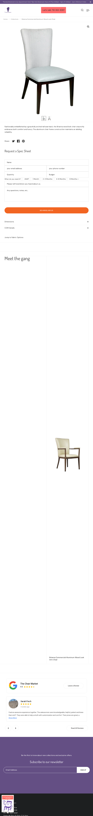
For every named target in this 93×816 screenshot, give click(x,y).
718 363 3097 (58, 10)
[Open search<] (82, 10)
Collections (14, 19)
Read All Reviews (77, 728)
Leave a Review (73, 686)
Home (5, 19)
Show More (13, 718)
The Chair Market (29, 683)
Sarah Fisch (26, 701)
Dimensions (9, 222)
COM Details (10, 228)
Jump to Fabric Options (14, 237)
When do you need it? (13, 179)
